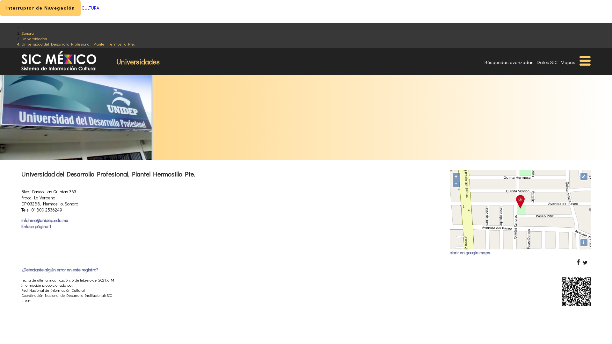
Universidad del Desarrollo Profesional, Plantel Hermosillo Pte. (78, 44)
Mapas (568, 62)
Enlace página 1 (36, 226)
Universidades (34, 38)
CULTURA (90, 8)
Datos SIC (547, 62)
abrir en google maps (470, 252)
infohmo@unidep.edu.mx (44, 220)
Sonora (27, 33)
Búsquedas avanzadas (509, 62)
